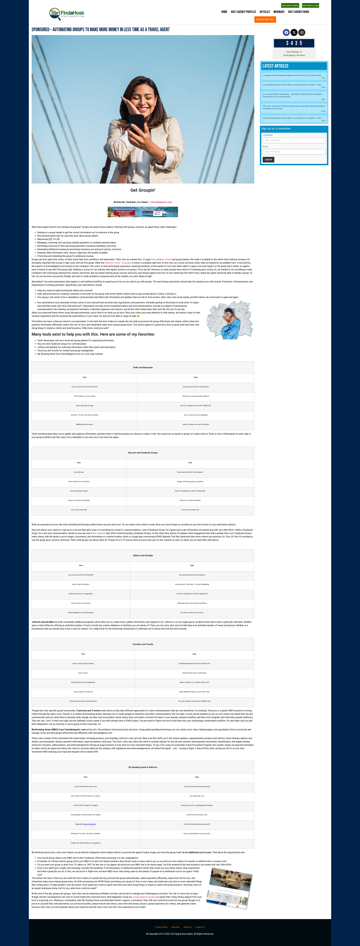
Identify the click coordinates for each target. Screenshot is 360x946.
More (324, 509)
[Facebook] (286, 50)
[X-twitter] (294, 50)
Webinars (279, 12)
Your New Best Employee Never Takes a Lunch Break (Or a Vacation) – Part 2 (292, 516)
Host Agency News (298, 12)
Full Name (268, 566)
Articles (265, 12)
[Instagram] (301, 50)
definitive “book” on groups (118, 280)
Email (265, 578)
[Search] (308, 19)
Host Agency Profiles (243, 12)
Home (224, 12)
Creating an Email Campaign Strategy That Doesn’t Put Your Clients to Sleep (292, 507)
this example (99, 551)
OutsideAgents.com (161, 219)
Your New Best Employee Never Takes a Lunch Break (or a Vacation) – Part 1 (292, 549)
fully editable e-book (161, 277)
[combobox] (289, 19)
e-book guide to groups (143, 914)
